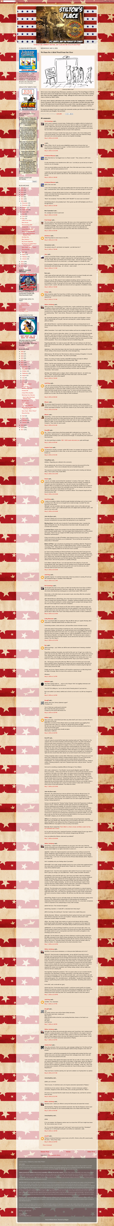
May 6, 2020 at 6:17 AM (51, 240)
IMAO (20, 307)
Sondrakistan (22, 309)
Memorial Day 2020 (27, 224)
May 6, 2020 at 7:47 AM (51, 299)
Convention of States (24, 305)
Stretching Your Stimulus (28, 231)
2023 (22, 194)
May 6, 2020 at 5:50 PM (51, 733)
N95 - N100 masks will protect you (70, 440)
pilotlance (47, 235)
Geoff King (48, 499)
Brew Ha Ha (25, 222)
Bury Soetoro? (25, 239)
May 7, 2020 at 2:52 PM (51, 1039)
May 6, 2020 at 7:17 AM (51, 268)
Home (68, 1152)
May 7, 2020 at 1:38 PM (51, 1024)
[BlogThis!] (68, 114)
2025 (22, 190)
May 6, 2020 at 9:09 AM (51, 442)
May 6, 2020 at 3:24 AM (51, 215)
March (24, 254)
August (24, 212)
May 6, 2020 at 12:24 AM (51, 138)
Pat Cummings (49, 121)
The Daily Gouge (23, 311)
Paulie (46, 478)
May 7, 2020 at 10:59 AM (51, 838)
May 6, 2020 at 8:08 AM (51, 397)
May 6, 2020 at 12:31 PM (51, 640)
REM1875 (47, 681)
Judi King (47, 383)
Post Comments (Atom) (54, 1155)
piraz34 (47, 1136)
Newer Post (45, 1152)
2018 (22, 263)
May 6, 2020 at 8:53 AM (51, 409)
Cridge (46, 292)
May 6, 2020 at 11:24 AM (51, 613)
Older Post (91, 1152)
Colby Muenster (49, 618)
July (23, 214)
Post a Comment (47, 1145)
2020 (22, 201)
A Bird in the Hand (26, 220)
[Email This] (66, 114)
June (23, 216)
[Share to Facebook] (71, 114)
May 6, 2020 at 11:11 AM (51, 580)
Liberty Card (48, 1045)
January (24, 258)
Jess (46, 254)
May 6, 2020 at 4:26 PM (51, 712)
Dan (46, 645)
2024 (22, 192)
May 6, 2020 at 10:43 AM (51, 494)
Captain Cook (48, 447)
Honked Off (25, 227)
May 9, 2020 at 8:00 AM (51, 1110)
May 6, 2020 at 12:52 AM (51, 150)
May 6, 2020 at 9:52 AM (51, 455)
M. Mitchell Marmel (50, 155)
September (25, 209)
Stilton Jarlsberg (49, 304)
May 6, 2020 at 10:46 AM (51, 569)
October (24, 207)
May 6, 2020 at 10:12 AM (51, 473)
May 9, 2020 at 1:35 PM (51, 1131)
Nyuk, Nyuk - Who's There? (29, 247)
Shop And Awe (25, 249)
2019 (22, 261)
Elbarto (47, 402)
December (25, 203)
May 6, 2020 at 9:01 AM (51, 425)
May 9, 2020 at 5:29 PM (51, 1141)
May (23, 218)
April (23, 252)
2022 (22, 196)
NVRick (47, 717)
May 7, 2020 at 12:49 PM (51, 994)
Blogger (66, 1219)
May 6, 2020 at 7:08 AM (51, 249)
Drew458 (47, 430)
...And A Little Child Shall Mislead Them (28, 234)
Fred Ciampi (48, 220)
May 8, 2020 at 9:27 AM (51, 1073)
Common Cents (23, 303)
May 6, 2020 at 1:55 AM (51, 205)
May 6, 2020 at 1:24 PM (51, 695)
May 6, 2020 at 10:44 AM (51, 511)
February (24, 256)
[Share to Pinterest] (72, 114)
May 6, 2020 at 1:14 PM (51, 676)
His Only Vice (25, 237)
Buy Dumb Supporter (27, 241)
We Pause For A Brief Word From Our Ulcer (29, 244)
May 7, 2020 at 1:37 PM (51, 1003)
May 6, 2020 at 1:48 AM (51, 177)
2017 (22, 266)
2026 (22, 188)
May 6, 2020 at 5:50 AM (51, 230)
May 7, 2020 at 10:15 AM (51, 786)
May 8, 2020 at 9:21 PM (51, 1096)
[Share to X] (69, 114)
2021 (22, 199)
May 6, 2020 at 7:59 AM (51, 378)
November (25, 205)
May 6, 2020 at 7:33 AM (51, 287)
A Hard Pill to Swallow (27, 229)
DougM (47, 700)
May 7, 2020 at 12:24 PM (51, 944)
